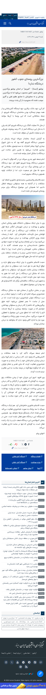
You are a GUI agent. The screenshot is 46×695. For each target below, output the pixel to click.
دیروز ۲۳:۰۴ (41, 604)
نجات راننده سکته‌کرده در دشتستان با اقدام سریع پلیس (21, 559)
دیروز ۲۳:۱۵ (41, 593)
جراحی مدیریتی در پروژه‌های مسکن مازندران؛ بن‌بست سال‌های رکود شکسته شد (22, 546)
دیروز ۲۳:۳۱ (41, 558)
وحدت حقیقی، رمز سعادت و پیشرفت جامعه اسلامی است (20, 507)
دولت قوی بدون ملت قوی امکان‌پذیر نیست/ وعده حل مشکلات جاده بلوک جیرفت (20, 488)
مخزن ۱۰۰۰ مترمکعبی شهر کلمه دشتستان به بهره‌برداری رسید (22, 565)
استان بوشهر (27, 468)
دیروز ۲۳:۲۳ (41, 570)
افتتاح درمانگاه (36, 456)
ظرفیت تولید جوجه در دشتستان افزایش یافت (22, 589)
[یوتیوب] (17, 663)
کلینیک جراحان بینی (9, 625)
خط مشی (26, 653)
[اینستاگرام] (5, 663)
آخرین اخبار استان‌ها (32, 482)
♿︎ (40, 674)
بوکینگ (29, 625)
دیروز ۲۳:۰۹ (41, 597)
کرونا (39, 468)
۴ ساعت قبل (41, 487)
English (21, 17)
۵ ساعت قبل (41, 500)
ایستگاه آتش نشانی (18, 462)
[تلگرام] (23, 663)
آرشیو (15, 15)
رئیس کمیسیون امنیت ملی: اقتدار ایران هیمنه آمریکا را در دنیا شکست (22, 604)
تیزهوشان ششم (38, 625)
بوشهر (41, 32)
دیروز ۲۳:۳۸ (41, 545)
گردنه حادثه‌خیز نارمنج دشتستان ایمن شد (23, 593)
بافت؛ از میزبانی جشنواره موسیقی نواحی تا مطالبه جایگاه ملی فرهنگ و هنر (20, 527)
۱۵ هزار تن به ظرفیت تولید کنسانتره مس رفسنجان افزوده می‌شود (20, 584)
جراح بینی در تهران (8, 618)
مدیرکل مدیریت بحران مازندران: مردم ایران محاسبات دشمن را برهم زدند (23, 514)
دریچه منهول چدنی (23, 628)
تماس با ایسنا (6, 653)
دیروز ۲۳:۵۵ (41, 513)
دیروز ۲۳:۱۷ (41, 583)
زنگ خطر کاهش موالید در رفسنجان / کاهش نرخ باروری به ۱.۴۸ (20, 520)
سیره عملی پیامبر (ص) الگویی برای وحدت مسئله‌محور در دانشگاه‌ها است (23, 501)
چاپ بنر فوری (39, 618)
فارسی (32, 17)
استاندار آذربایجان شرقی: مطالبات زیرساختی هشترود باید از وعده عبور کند (22, 533)
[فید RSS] (25, 667)
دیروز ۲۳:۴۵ (41, 526)
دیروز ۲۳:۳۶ (41, 551)
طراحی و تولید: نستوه (22, 674)
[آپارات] (20, 667)
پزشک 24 (23, 621)
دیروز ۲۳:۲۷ (41, 564)
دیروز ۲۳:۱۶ (41, 590)
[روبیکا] (40, 663)
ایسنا (35, 23)
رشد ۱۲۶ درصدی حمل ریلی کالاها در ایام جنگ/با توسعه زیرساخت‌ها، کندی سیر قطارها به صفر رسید (20, 598)
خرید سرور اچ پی (9, 621)
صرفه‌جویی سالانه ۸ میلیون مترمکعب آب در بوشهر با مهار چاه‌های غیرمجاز (20, 578)
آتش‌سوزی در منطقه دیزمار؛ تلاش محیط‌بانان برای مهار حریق (20, 539)
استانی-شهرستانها (11, 468)
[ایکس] (11, 663)
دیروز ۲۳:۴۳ (41, 532)
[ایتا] (34, 663)
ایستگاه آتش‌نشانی (18, 456)
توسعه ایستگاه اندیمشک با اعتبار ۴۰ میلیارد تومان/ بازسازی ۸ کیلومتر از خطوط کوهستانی (20, 552)
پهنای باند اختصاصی (24, 618)
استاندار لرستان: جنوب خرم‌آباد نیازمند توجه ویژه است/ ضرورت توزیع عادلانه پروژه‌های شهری (21, 495)
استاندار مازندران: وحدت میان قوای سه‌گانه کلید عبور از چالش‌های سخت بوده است (20, 571)
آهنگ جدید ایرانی (36, 621)
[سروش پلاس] (28, 663)
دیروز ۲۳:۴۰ (41, 538)
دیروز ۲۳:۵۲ (41, 519)
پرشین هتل (20, 625)
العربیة (27, 17)
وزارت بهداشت (36, 462)
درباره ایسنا (17, 653)
